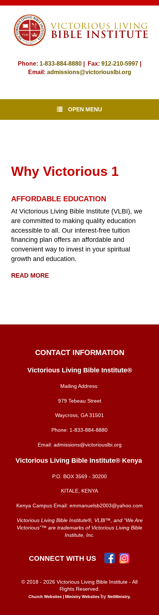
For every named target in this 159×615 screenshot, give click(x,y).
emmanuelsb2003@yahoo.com (106, 505)
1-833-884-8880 (61, 63)
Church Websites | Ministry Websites (64, 596)
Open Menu (85, 109)
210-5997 (125, 63)
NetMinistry (118, 596)
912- (107, 63)
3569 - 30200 (91, 476)
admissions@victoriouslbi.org (89, 72)
